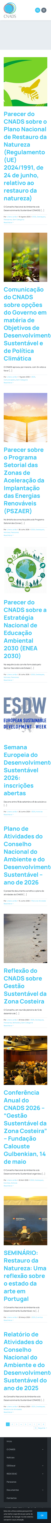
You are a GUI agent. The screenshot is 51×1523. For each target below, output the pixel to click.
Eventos (7, 1183)
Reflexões (17, 1023)
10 (35, 1428)
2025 (34, 1406)
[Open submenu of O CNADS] (42, 1449)
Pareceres (8, 219)
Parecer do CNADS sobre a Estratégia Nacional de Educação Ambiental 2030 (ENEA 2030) (25, 629)
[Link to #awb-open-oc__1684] (43, 10)
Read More (8, 222)
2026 (34, 217)
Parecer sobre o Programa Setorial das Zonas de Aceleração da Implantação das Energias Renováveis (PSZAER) (24, 480)
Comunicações (9, 380)
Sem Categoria (18, 219)
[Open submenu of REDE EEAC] (42, 1474)
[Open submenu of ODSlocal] (42, 1466)
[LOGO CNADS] (10, 3)
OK (42, 1515)
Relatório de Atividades (13, 1409)
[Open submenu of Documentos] (42, 1490)
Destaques (41, 217)
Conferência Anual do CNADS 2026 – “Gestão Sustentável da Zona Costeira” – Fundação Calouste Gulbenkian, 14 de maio (25, 1126)
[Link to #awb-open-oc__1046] (37, 10)
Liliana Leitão (12, 217)
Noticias (7, 532)
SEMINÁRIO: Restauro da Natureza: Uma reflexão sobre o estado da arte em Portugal (25, 1276)
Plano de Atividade (38, 901)
